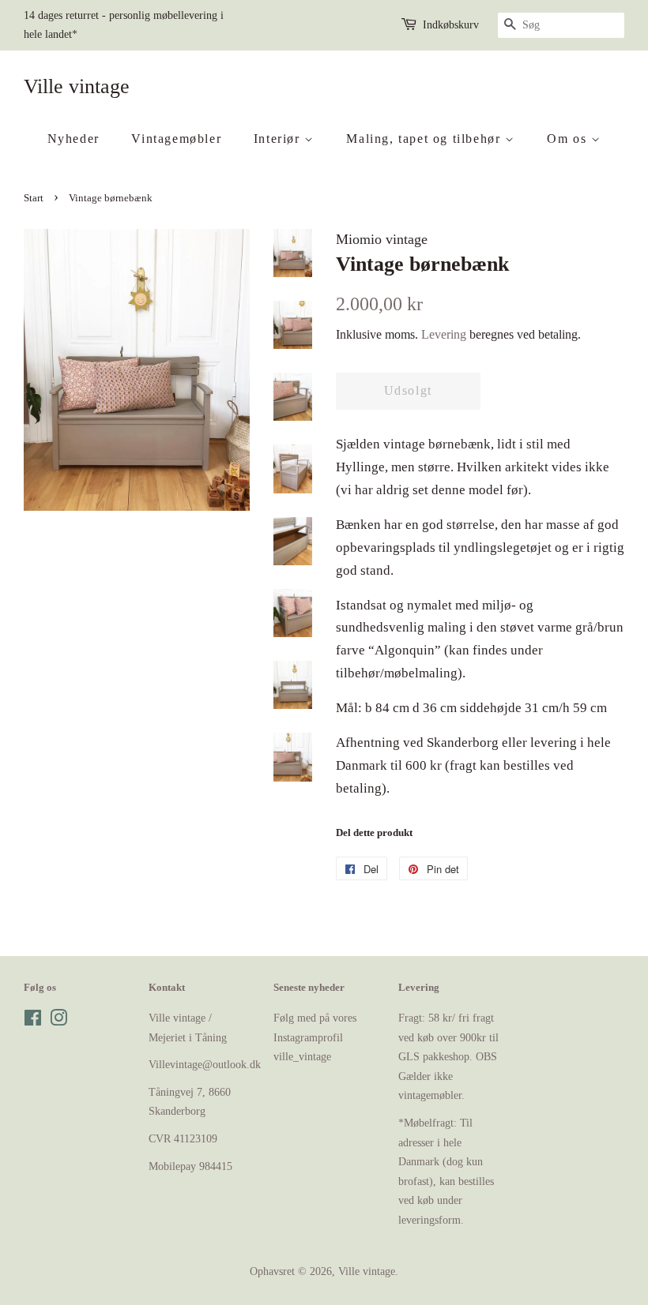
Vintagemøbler (176, 138)
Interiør (279, 138)
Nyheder (73, 138)
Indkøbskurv (451, 25)
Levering (443, 334)
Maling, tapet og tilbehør (425, 138)
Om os (569, 138)
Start (33, 198)
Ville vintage (77, 86)
